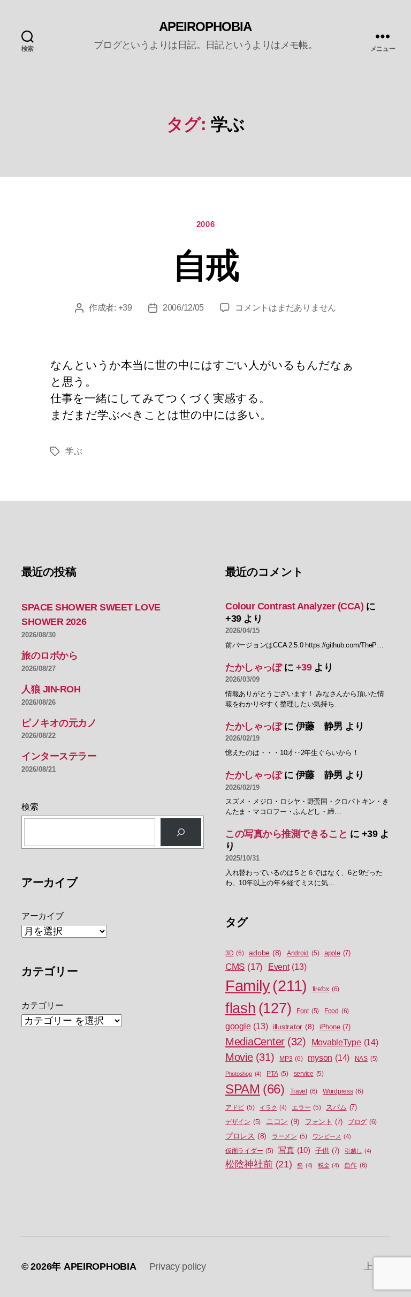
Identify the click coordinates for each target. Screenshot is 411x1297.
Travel (304, 1091)
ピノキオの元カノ (58, 723)
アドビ (239, 1107)
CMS (244, 967)
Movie (250, 1057)
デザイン (243, 1122)
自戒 (206, 265)
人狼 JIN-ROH (51, 689)
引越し (358, 1151)
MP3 (290, 1058)
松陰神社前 (258, 1164)
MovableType (344, 1042)
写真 (294, 1150)
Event (287, 966)
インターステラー (58, 756)
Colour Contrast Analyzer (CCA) (294, 606)
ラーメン (289, 1136)
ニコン (283, 1121)
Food (336, 1011)
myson (328, 1057)
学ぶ (73, 451)
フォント (323, 1122)
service (309, 1073)
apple (337, 953)
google (246, 1026)
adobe (265, 953)
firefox (326, 989)
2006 (205, 224)
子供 (327, 1151)
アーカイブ (42, 916)
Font (307, 1011)
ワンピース (332, 1136)
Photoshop (243, 1073)
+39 (125, 307)
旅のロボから (49, 655)
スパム (341, 1107)
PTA (277, 1073)
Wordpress (343, 1091)
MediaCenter (265, 1041)
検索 (29, 806)
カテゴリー (42, 1005)
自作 (355, 1165)
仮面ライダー (249, 1151)
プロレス (246, 1136)
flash (258, 1008)
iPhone (335, 1027)
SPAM (255, 1089)
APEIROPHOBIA (205, 26)
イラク (273, 1107)
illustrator (293, 1027)
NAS (366, 1058)
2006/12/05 (183, 307)
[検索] (181, 832)
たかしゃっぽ (253, 667)
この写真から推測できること (286, 833)
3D (234, 953)
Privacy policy (177, 1266)
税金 (328, 1165)
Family (266, 985)
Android (303, 953)
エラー (306, 1107)
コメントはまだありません (285, 307)
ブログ (362, 1122)
